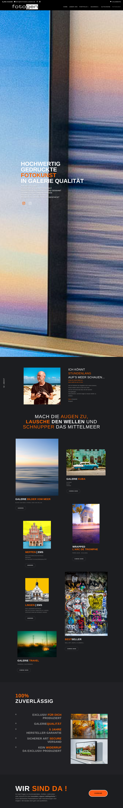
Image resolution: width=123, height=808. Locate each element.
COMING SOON (23, 670)
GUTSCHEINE (105, 6)
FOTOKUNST (116, 6)
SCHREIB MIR (98, 793)
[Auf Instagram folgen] (24, 203)
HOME (65, 6)
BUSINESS (94, 6)
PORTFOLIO (83, 6)
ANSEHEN (21, 508)
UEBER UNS (73, 6)
